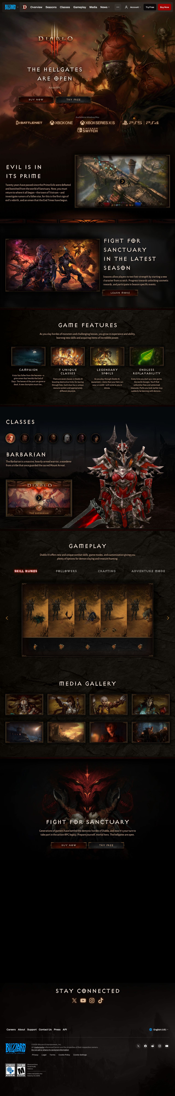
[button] (164, 7)
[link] (28, 123)
